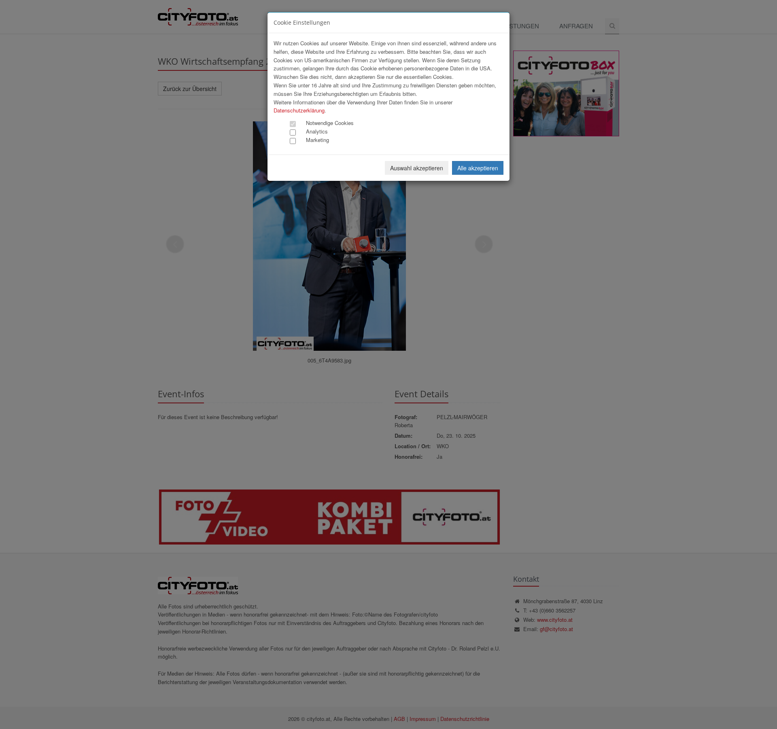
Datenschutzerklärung (299, 110)
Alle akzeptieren (477, 168)
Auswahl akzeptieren (416, 168)
